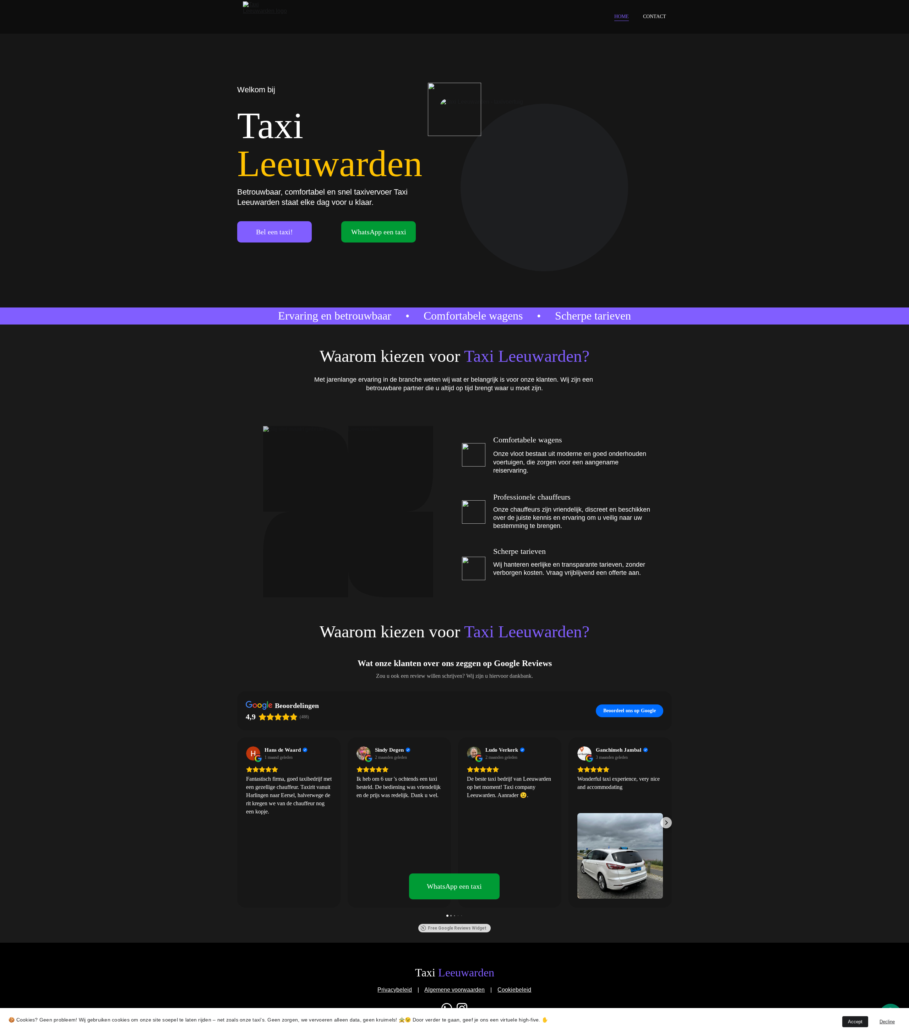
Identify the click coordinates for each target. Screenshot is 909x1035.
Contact (654, 16)
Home (621, 16)
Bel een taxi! (274, 232)
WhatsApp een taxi (378, 232)
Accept (855, 1021)
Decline (887, 1021)
